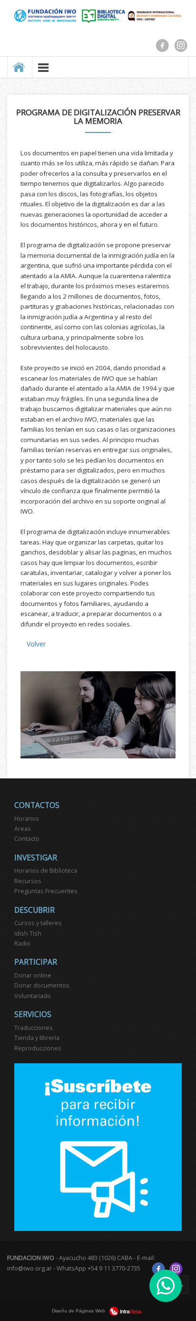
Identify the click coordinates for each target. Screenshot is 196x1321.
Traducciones (33, 1028)
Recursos (27, 881)
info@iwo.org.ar (29, 1268)
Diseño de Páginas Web (79, 1310)
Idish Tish (27, 933)
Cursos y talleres (38, 923)
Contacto (26, 839)
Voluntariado (32, 996)
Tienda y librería (36, 1038)
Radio (22, 943)
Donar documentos (41, 985)
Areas (22, 829)
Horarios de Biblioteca (45, 871)
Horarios (26, 819)
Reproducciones (37, 1048)
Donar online (32, 975)
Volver (36, 643)
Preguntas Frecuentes (46, 891)
